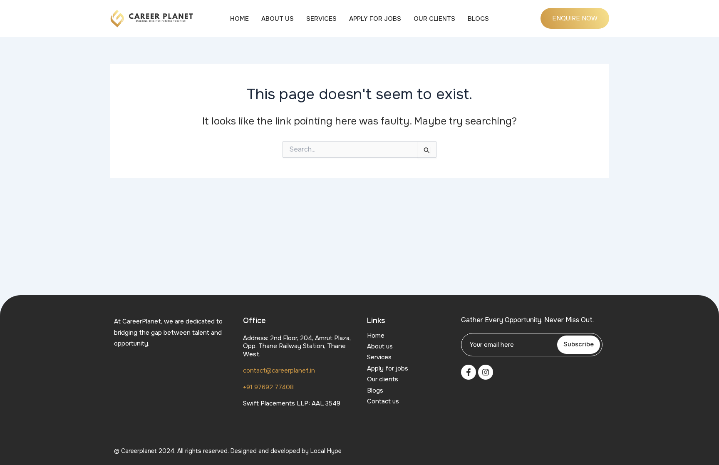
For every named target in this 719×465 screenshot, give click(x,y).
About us (277, 19)
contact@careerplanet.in (279, 370)
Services (321, 19)
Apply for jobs (375, 19)
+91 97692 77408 (268, 387)
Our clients (434, 19)
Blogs (478, 19)
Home (239, 19)
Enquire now (575, 18)
